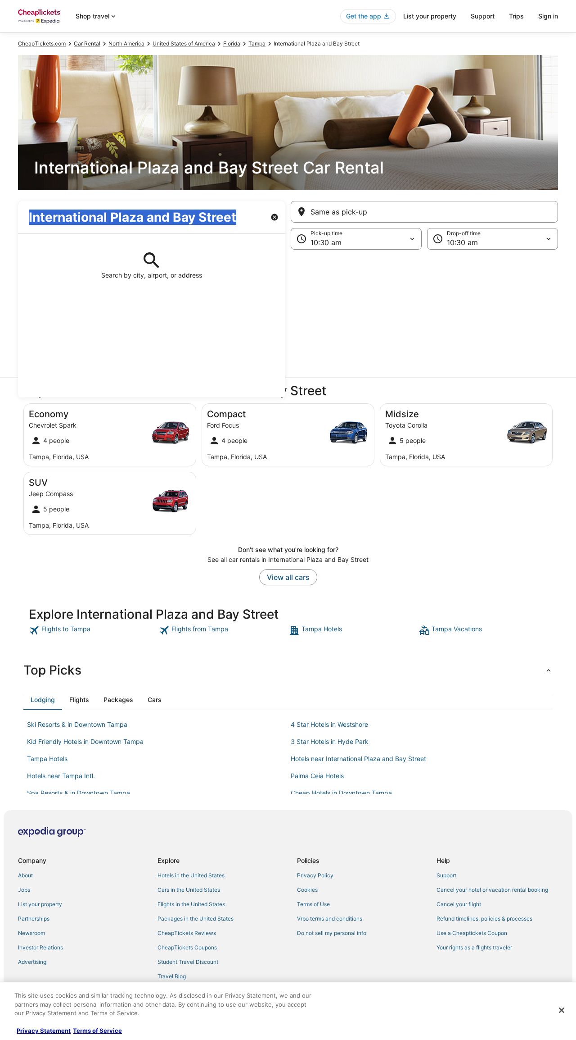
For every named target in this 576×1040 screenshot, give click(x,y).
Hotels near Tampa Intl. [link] (61, 776)
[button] (288, 323)
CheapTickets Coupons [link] (187, 947)
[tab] (42, 700)
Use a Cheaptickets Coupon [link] (471, 933)
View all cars (288, 577)
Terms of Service (97, 1030)
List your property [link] (40, 904)
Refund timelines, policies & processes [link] (484, 918)
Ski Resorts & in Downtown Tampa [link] (77, 724)
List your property (429, 16)
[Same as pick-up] (424, 212)
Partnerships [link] (34, 918)
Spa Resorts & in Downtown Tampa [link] (78, 793)
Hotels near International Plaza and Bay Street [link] (358, 758)
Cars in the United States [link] (189, 889)
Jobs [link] (24, 889)
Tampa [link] (257, 43)
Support (483, 16)
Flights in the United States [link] (191, 904)
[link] (93, 630)
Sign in (548, 16)
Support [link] (446, 875)
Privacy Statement (44, 1030)
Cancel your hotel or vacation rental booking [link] (492, 889)
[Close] (562, 1010)
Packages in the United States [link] (196, 918)
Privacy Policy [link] (315, 875)
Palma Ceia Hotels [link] (317, 776)
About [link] (25, 875)
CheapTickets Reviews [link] (187, 933)
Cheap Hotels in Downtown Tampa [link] (341, 793)
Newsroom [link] (31, 933)
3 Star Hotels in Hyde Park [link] (330, 741)
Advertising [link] (32, 961)
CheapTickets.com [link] (42, 43)
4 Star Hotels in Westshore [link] (329, 724)
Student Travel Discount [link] (188, 961)
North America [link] (126, 43)
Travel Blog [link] (172, 976)
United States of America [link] (184, 43)
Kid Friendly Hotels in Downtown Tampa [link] (85, 741)
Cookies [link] (307, 889)
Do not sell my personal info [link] (331, 933)
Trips (516, 16)
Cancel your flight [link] (458, 904)
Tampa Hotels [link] (47, 758)
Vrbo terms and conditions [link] (329, 918)
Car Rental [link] (87, 43)
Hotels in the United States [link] (191, 875)
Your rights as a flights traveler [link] (474, 947)
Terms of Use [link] (313, 904)
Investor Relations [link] (40, 947)
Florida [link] (231, 43)
